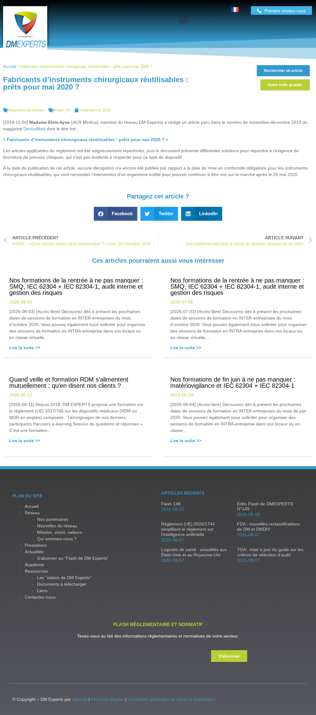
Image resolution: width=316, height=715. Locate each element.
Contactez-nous (40, 597)
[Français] (235, 10)
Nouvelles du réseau (26, 110)
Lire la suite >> (24, 347)
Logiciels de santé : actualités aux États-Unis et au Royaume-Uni (194, 552)
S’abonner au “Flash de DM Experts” (73, 558)
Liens (42, 590)
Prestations (36, 545)
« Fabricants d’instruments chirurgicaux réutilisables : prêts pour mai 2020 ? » (85, 139)
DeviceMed (34, 128)
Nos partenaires (52, 519)
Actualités (34, 551)
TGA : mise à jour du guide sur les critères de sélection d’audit (270, 552)
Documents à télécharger (61, 584)
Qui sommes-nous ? (57, 538)
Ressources (36, 571)
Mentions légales (107, 699)
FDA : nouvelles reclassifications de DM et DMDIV (268, 526)
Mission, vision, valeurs (59, 532)
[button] (183, 20)
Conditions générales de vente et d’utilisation (171, 699)
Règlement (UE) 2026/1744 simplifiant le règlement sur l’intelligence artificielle (188, 529)
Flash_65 (62, 110)
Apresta (79, 699)
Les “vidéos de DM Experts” (64, 577)
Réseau (32, 512)
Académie (34, 564)
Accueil (9, 66)
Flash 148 (171, 503)
